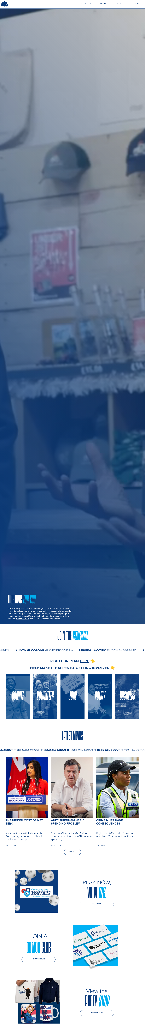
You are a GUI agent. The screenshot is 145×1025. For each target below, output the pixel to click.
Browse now (97, 1012)
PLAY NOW (96, 904)
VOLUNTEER (85, 3)
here (84, 661)
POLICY (119, 3)
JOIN (137, 3)
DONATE (102, 3)
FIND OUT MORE (38, 959)
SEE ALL (72, 851)
